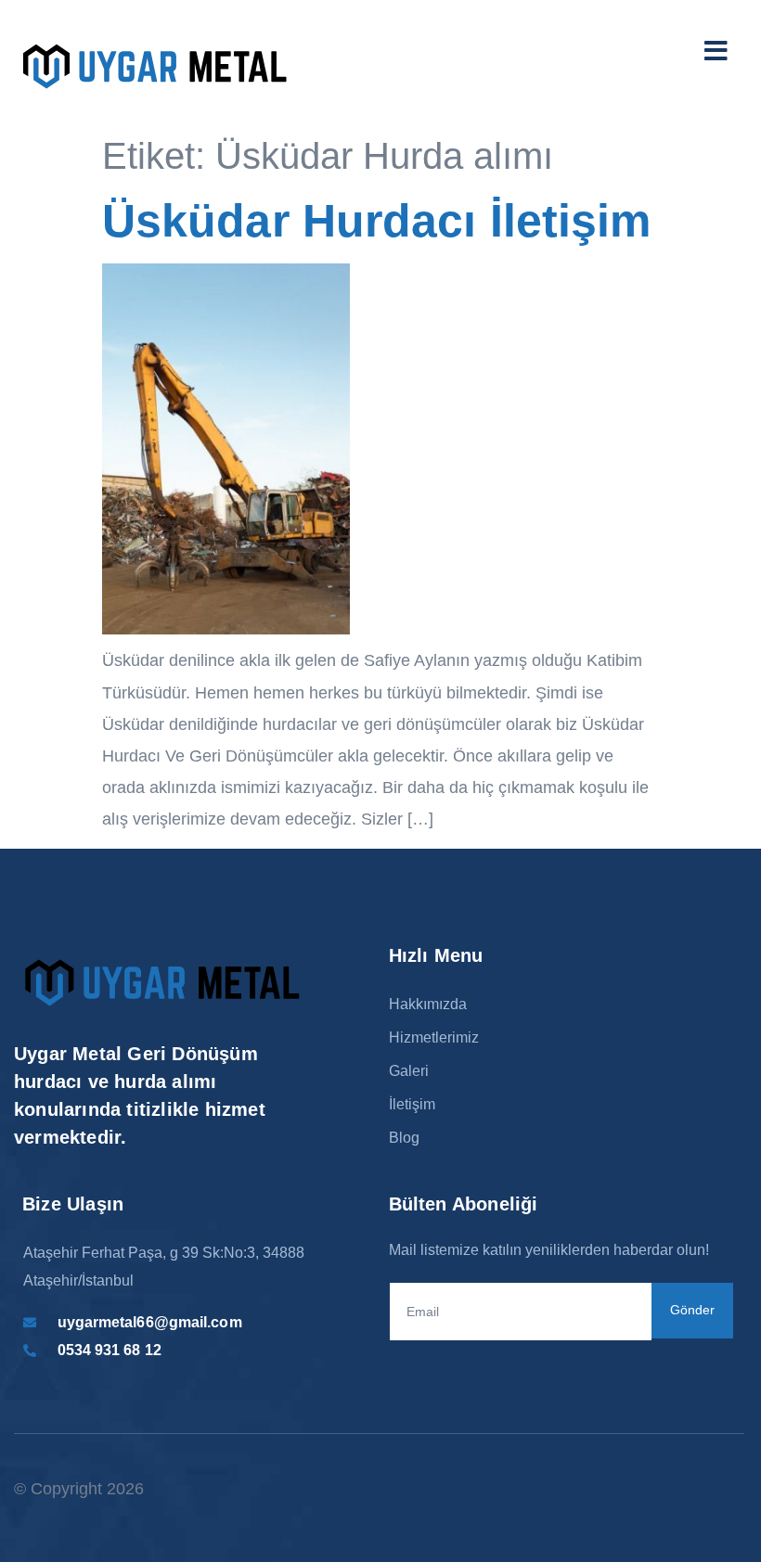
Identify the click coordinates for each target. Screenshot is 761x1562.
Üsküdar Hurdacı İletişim (376, 221)
